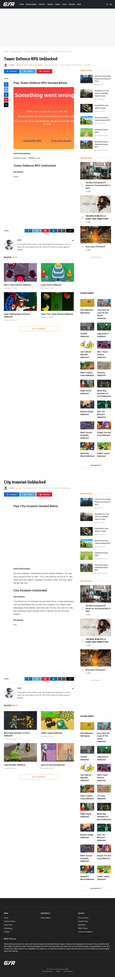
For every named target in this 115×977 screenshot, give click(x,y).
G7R (12, 65)
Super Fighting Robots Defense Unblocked (17, 315)
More (79, 4)
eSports (42, 4)
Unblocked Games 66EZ (101, 131)
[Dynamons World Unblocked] (87, 446)
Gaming (50, 4)
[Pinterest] (6, 99)
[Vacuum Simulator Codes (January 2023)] (86, 120)
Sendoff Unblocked (84, 335)
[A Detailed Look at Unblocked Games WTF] (86, 144)
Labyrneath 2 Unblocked (102, 335)
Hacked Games (31, 4)
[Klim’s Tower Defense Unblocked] (20, 272)
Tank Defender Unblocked (14, 765)
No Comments (66, 65)
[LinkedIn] (6, 94)
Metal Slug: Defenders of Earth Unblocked (104, 393)
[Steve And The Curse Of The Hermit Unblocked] (104, 303)
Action (18, 488)
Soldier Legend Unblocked (103, 455)
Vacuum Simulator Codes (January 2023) (103, 119)
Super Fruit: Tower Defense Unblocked (57, 314)
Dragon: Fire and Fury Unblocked (104, 434)
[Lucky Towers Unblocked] (57, 272)
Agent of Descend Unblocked (53, 765)
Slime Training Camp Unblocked (87, 374)
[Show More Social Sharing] (55, 71)
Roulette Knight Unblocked (86, 413)
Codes (64, 4)
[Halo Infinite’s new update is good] (86, 108)
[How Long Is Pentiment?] (95, 234)
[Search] (110, 4)
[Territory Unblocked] (104, 365)
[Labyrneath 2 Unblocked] (104, 326)
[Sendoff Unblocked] (87, 326)
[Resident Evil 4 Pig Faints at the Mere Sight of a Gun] (86, 93)
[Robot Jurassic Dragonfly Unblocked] (87, 425)
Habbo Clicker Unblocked (86, 392)
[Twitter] (6, 89)
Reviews (72, 4)
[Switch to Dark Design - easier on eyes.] (107, 4)
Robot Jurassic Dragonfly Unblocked (86, 435)
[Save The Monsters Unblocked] (104, 404)
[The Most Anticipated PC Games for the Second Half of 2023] (95, 170)
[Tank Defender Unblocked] (20, 752)
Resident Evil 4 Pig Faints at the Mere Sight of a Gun (102, 93)
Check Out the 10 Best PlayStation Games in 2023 (103, 79)
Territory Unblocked (101, 374)
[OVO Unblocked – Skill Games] (87, 303)
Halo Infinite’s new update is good (101, 106)
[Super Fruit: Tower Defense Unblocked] (57, 301)
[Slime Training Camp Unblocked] (87, 365)
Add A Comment (39, 329)
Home (22, 4)
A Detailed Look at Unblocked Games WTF (101, 144)
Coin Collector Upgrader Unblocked (86, 354)
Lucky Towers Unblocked (51, 284)
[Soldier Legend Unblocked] (104, 446)
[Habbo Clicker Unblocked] (87, 384)
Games (57, 4)
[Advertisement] (57, 28)
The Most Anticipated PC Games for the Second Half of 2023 (97, 185)
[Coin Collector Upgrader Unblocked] (87, 345)
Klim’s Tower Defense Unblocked (17, 284)
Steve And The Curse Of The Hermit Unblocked (103, 314)
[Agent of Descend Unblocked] (57, 752)
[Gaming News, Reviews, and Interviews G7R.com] (9, 4)
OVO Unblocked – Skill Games (87, 311)
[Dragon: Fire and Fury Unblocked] (104, 425)
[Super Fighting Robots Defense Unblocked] (20, 301)
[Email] (6, 105)
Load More (94, 465)
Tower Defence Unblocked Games (29, 65)
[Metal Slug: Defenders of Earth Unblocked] (104, 384)
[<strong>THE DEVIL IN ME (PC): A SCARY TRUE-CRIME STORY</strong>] (95, 204)
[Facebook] (6, 84)
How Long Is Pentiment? (95, 246)
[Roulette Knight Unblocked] (87, 404)
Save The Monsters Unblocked (101, 414)
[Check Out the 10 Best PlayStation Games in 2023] (86, 79)
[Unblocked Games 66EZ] (86, 132)
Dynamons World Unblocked (87, 455)
